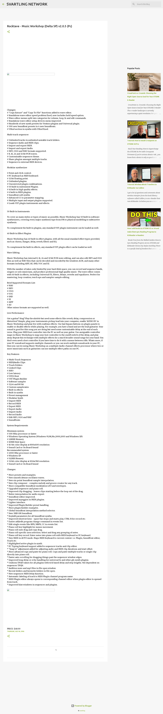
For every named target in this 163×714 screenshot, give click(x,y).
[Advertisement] (55, 55)
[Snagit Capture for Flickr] (31, 74)
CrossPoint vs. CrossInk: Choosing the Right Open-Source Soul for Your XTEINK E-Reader (143, 96)
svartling (82, 710)
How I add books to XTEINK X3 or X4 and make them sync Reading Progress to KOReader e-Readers (143, 231)
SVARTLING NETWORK (27, 4)
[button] (8, 32)
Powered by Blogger (83, 706)
